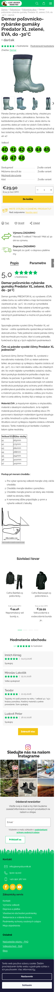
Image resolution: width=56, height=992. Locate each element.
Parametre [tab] (38, 263)
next (53, 583)
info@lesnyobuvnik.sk (20, 866)
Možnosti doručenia (11, 175)
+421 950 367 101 (18, 879)
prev (3, 583)
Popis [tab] (14, 263)
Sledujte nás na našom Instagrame (28, 754)
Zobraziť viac (28, 731)
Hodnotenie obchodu (28, 640)
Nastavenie (27, 976)
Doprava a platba (11, 909)
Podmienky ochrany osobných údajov (22, 921)
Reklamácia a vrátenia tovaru (17, 917)
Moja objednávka (11, 925)
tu (34, 969)
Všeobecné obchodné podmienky (20, 913)
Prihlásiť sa (15, 839)
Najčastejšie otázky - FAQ (15, 941)
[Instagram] (13, 887)
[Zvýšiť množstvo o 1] (51, 190)
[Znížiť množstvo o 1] (37, 190)
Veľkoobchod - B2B (12, 946)
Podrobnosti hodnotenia (42, 46)
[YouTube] (19, 887)
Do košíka (28, 199)
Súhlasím (27, 985)
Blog (5, 950)
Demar (13, 50)
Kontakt (6, 901)
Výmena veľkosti (11, 905)
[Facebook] (6, 887)
